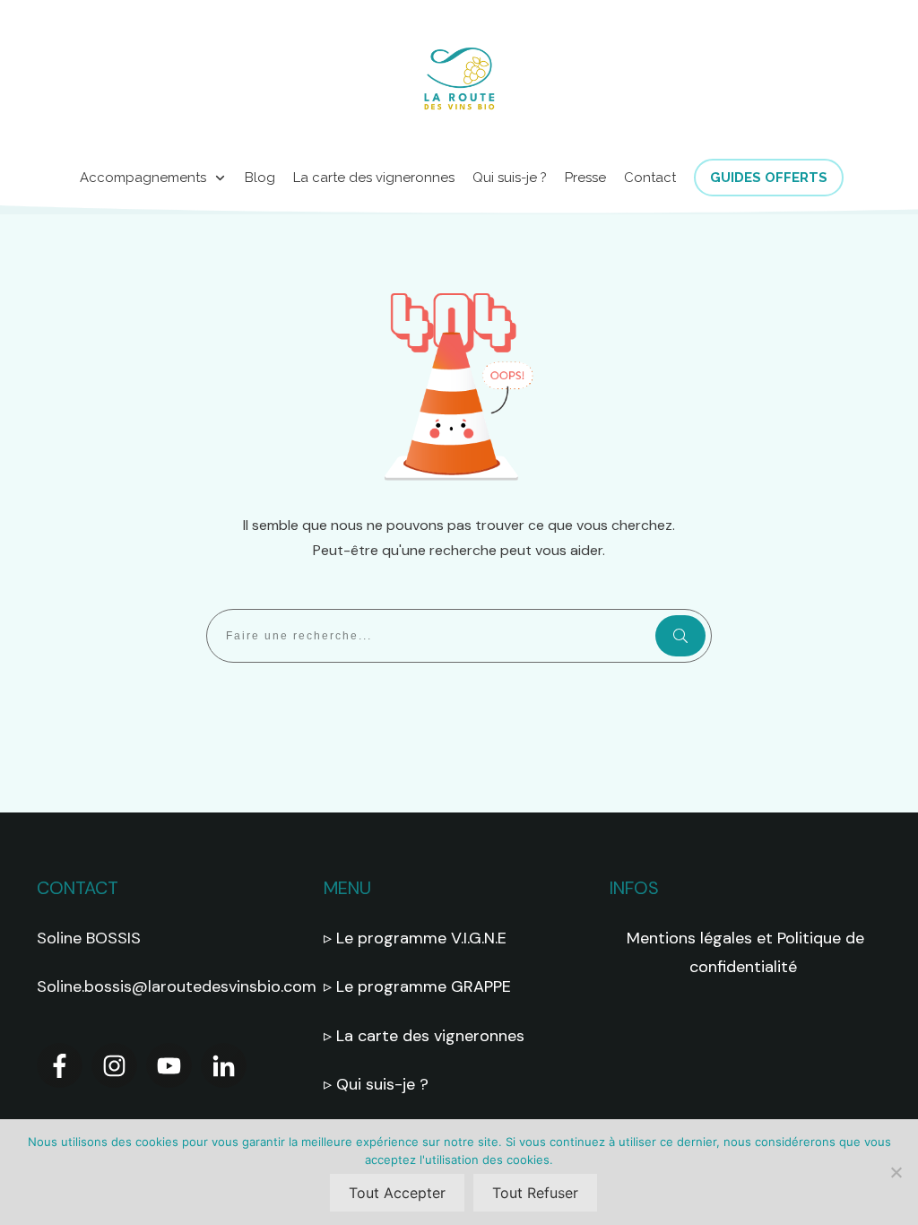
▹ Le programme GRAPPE (419, 986)
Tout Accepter (397, 1193)
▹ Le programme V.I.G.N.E (415, 938)
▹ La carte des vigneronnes (424, 1036)
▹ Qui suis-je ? (378, 1084)
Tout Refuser (535, 1193)
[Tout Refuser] (896, 1172)
